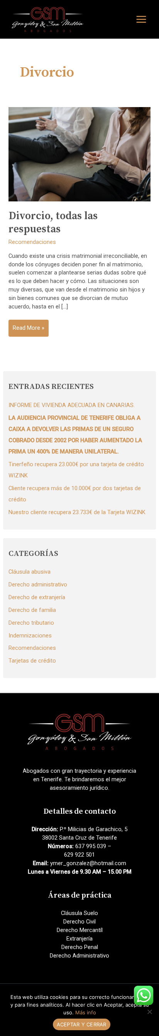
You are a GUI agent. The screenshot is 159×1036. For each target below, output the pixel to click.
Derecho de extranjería (36, 597)
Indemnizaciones (30, 635)
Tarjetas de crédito (32, 660)
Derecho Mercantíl (80, 930)
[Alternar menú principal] (141, 19)
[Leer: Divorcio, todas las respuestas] (79, 153)
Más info (85, 1012)
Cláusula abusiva (29, 571)
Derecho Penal (79, 947)
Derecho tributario (31, 622)
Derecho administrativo (37, 584)
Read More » (28, 330)
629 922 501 (79, 854)
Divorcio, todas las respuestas (53, 223)
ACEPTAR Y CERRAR (82, 1024)
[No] (149, 1012)
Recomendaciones (32, 242)
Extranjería (79, 938)
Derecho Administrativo (79, 955)
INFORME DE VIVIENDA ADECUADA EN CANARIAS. (71, 405)
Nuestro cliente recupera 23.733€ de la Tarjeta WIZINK (76, 512)
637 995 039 (90, 846)
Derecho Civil (79, 921)
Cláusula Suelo (79, 913)
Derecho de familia (32, 610)
